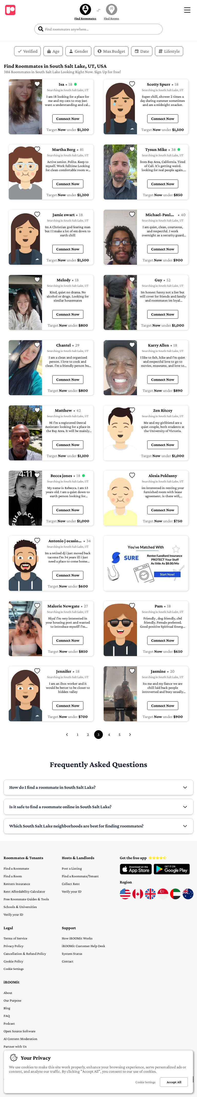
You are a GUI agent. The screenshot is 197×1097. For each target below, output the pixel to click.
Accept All (174, 1082)
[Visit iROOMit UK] (150, 898)
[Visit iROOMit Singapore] (162, 898)
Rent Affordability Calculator (24, 891)
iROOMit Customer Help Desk (83, 946)
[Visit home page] (10, 10)
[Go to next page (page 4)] (130, 734)
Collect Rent (71, 884)
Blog (7, 1008)
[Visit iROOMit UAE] (175, 898)
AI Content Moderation (20, 1039)
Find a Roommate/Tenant (80, 876)
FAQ (7, 1016)
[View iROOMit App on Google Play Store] (172, 873)
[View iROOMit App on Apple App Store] (136, 873)
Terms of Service (15, 938)
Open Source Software (19, 1031)
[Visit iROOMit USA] (125, 898)
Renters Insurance (17, 884)
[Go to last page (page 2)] (67, 734)
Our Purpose (12, 1000)
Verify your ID (13, 914)
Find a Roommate (16, 868)
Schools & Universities (20, 907)
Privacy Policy (13, 946)
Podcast (9, 1023)
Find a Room (13, 876)
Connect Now (68, 118)
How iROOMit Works (77, 938)
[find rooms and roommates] (98, 10)
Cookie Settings (14, 969)
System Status (72, 953)
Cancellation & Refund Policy (25, 953)
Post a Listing (72, 868)
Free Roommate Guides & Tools (26, 899)
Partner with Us (15, 1046)
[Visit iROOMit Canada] (137, 898)
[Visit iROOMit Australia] (188, 898)
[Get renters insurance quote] (146, 563)
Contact (67, 961)
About (8, 993)
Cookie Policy (13, 961)
